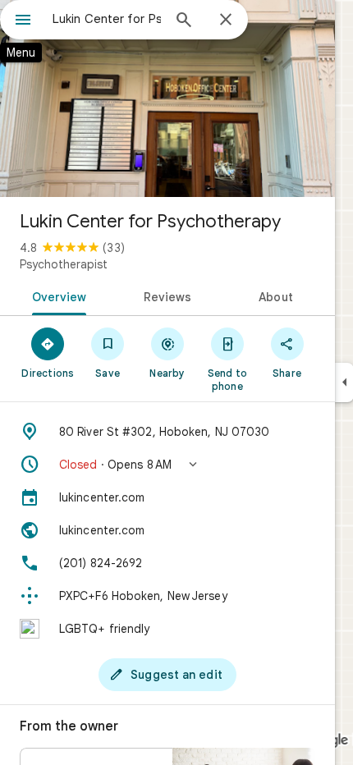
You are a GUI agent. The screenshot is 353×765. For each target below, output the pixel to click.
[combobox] (107, 19)
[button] (167, 464)
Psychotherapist (64, 264)
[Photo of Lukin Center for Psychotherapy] (167, 98)
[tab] (56, 295)
